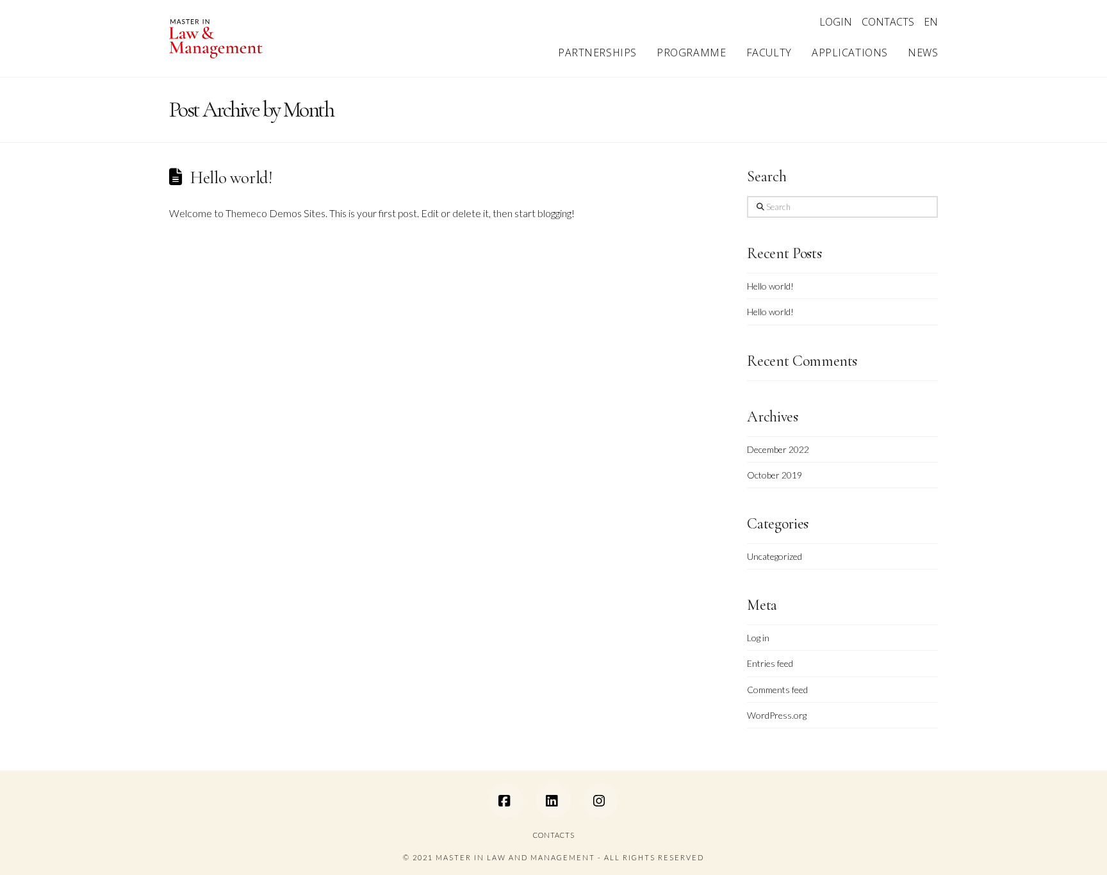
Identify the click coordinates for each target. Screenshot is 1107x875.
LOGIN (835, 22)
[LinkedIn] (553, 800)
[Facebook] (506, 800)
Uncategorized (774, 556)
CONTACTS (888, 22)
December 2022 (778, 449)
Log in (758, 637)
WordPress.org (777, 715)
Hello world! (231, 177)
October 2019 (774, 475)
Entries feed (770, 663)
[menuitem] (931, 22)
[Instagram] (601, 800)
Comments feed (777, 689)
